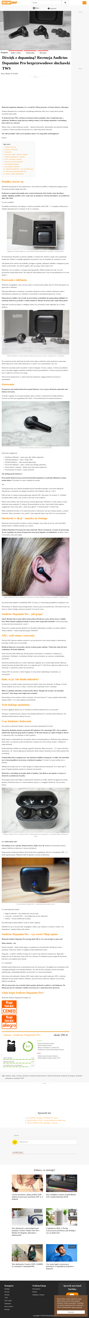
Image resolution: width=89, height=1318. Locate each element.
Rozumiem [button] (71, 1312)
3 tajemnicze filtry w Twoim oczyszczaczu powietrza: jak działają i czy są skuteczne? (61, 1230)
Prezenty (7, 1294)
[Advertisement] (35, 90)
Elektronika (30, 53)
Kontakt (34, 1292)
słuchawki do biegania (68, 1076)
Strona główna (36, 1289)
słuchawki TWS (19, 1078)
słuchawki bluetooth (53, 1076)
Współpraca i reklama (38, 1294)
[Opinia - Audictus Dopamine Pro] (11, 1046)
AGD (6, 1297)
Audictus (8, 1076)
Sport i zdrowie (9, 1306)
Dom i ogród (8, 1300)
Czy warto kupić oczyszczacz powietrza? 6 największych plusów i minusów (60, 1266)
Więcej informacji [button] (77, 1307)
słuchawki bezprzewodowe (38, 1076)
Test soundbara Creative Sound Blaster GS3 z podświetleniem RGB (61, 1196)
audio (13, 1076)
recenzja (18, 1076)
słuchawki (25, 1076)
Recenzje (43, 53)
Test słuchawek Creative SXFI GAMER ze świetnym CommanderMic (27, 1265)
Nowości (7, 1292)
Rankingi (7, 1289)
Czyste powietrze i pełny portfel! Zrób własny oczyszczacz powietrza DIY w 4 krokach (27, 1197)
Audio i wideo (16, 53)
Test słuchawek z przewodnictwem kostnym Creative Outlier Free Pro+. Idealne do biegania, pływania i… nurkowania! (26, 1231)
